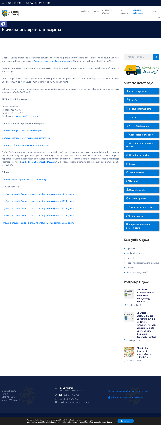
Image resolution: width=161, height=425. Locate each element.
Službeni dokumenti (138, 11)
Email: (75, 402)
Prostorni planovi (138, 91)
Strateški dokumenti (139, 126)
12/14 (26, 161)
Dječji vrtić (131, 248)
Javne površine (136, 172)
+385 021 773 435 (13, 3)
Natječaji (133, 181)
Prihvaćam (125, 421)
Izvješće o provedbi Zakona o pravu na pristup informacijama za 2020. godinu (38, 222)
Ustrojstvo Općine (107, 11)
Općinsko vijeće (137, 190)
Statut (132, 117)
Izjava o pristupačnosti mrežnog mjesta (130, 391)
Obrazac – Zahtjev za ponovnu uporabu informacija (26, 145)
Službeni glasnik (137, 198)
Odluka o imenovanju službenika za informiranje (24, 179)
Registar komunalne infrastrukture (138, 226)
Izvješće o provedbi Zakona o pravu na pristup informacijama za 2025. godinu (38, 194)
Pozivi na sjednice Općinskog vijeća (143, 262)
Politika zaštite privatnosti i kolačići (127, 397)
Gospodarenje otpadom (141, 134)
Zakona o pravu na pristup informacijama (53, 61)
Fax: (68, 399)
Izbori (132, 164)
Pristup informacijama (140, 108)
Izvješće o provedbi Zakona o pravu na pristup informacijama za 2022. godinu (38, 215)
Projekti (130, 267)
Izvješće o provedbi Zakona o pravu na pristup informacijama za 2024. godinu (38, 201)
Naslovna (85, 11)
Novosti (95, 11)
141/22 (50, 161)
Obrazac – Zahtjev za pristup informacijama (22, 130)
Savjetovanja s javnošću (141, 207)
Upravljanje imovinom (140, 155)
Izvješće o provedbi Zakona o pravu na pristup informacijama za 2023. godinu (38, 208)
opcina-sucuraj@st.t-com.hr (25, 116)
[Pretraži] (156, 57)
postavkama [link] (107, 422)
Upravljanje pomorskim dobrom (139, 145)
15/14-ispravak (37, 161)
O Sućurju (124, 11)
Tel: (69, 395)
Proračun (133, 100)
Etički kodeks (136, 216)
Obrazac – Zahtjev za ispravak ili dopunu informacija (26, 138)
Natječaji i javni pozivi (136, 253)
